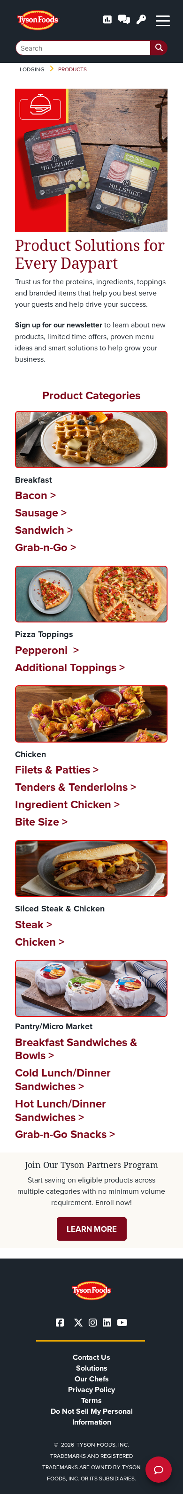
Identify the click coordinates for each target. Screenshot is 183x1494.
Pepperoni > (47, 650)
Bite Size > (41, 821)
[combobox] (91, 47)
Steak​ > (33, 924)
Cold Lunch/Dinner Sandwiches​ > (63, 1079)
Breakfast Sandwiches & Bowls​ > (76, 1049)
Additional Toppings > (70, 667)
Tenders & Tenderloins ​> (75, 787)
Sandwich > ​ (45, 530)
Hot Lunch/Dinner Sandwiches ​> (60, 1110)
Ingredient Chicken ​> (67, 804)
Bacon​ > (35, 495)
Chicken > (39, 941)
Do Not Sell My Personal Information (92, 1416)
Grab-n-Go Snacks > (65, 1134)
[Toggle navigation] (162, 20)
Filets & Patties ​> (57, 769)
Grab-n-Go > (45, 547)
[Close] (162, 1481)
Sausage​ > (41, 512)
